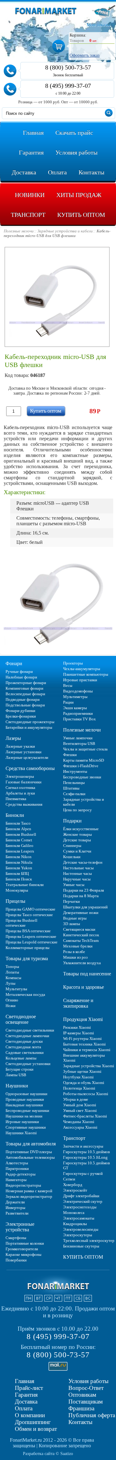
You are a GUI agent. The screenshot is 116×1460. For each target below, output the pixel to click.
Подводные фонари (23, 699)
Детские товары (77, 840)
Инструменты (75, 771)
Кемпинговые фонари (24, 688)
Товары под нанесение (87, 973)
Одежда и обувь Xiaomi (83, 1082)
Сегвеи (69, 1179)
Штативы (71, 788)
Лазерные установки (23, 752)
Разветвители (17, 1213)
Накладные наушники (24, 1105)
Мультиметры (75, 696)
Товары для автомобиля (31, 1143)
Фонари (14, 663)
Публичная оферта (91, 1415)
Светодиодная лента (23, 1047)
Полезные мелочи (82, 729)
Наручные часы (77, 879)
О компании (30, 1415)
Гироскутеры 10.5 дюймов (86, 1151)
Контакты (80, 1422)
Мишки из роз (75, 957)
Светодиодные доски (24, 1041)
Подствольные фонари (25, 705)
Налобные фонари (21, 677)
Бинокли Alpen (18, 828)
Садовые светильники (25, 1052)
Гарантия (26, 1394)
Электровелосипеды (80, 1229)
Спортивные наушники (26, 1127)
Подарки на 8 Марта (81, 895)
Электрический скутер (82, 1201)
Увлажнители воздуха (82, 963)
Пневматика (16, 798)
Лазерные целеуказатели (27, 757)
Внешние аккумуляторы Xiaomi (84, 1058)
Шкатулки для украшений (85, 907)
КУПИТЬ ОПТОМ (83, 1257)
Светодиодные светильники (30, 1030)
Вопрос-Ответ (86, 1388)
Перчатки (71, 901)
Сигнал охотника (20, 787)
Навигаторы (16, 1179)
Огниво (12, 1000)
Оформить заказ (85, 55)
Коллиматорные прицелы (27, 947)
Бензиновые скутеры (81, 1246)
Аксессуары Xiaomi (80, 1127)
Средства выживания (24, 804)
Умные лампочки (77, 738)
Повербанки (16, 1260)
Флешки (70, 754)
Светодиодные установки (28, 1063)
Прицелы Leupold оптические (32, 942)
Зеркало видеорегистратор (29, 1196)
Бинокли (15, 815)
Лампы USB (16, 1075)
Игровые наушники (22, 1121)
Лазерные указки (20, 746)
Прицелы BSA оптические (28, 931)
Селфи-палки (74, 793)
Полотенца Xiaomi (79, 1088)
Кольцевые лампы (21, 1058)
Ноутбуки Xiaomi (78, 1077)
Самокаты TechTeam (81, 940)
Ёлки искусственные (81, 828)
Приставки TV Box (79, 719)
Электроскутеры (77, 1235)
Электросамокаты (78, 1218)
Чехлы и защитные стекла (85, 749)
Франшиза (81, 1408)
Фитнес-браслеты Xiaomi (85, 1116)
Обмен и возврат (36, 1429)
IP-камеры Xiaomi (78, 1033)
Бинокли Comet (19, 840)
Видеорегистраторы (23, 1185)
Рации (68, 702)
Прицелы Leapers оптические (31, 936)
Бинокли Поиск (19, 879)
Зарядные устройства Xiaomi (88, 1066)
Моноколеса (73, 1212)
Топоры (12, 966)
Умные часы (73, 884)
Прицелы (15, 901)
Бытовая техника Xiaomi (84, 1044)
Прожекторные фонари (26, 682)
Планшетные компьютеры (85, 674)
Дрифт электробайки (81, 1196)
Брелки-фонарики (21, 716)
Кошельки (71, 856)
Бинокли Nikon (19, 856)
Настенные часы (77, 873)
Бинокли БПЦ (17, 873)
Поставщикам (85, 1401)
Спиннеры (72, 845)
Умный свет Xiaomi (80, 1110)
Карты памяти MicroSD (83, 760)
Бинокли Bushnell (21, 834)
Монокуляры (17, 890)
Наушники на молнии (24, 1116)
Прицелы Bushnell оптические (21, 923)
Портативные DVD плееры (29, 1151)
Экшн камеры (75, 707)
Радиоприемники (78, 713)
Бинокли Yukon (19, 868)
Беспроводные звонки (82, 777)
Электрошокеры (20, 776)
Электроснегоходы (80, 1207)
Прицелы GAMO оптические (30, 909)
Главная (24, 1381)
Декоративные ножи (80, 912)
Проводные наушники (25, 1099)
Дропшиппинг (33, 1422)
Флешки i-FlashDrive (80, 766)
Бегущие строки (19, 1069)
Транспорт (74, 1138)
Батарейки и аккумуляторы (29, 727)
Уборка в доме (75, 1099)
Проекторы (73, 663)
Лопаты (12, 972)
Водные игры (75, 918)
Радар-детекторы (21, 1174)
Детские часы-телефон (82, 862)
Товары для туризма (27, 958)
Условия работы (88, 1381)
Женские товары (77, 834)
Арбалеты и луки (20, 793)
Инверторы (15, 1207)
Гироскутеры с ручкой (83, 1173)
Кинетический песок (81, 935)
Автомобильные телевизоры (30, 1157)
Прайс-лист (29, 1388)
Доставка (26, 1401)
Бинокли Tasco (18, 823)
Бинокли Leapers (20, 851)
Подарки (72, 820)
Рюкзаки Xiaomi (77, 1027)
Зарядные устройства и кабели (83, 802)
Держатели (15, 1202)
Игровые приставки (80, 680)
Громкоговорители (22, 1249)
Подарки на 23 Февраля (83, 890)
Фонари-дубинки (20, 710)
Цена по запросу (77, 810)
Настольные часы (78, 868)
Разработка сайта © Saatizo (48, 1453)
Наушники (17, 1085)
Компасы (13, 977)
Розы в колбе (74, 951)
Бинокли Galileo (19, 845)
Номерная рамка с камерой (29, 1191)
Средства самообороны (30, 768)
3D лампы (71, 923)
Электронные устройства (20, 1226)
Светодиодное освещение (21, 1019)
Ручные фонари (19, 671)
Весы (67, 685)
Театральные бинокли (25, 884)
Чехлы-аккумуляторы (81, 668)
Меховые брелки (77, 946)
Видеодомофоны (78, 691)
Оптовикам (82, 1394)
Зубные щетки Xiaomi (82, 1071)
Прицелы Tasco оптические (29, 914)
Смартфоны (16, 1237)
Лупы (10, 983)
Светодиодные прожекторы (30, 721)
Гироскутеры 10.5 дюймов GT (86, 1165)
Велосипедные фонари (25, 694)
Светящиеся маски (79, 929)
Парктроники (17, 1168)
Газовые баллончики (23, 782)
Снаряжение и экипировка (78, 1003)
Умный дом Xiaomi (79, 1105)
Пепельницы (74, 782)
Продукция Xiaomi (83, 1019)
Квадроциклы (75, 1223)
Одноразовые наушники (26, 1093)
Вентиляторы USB (79, 743)
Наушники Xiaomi (21, 1133)
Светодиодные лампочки (27, 1035)
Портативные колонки (25, 1243)
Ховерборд (72, 1184)
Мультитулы (16, 989)
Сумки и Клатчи (77, 851)
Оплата (23, 1408)
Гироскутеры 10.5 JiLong (85, 1157)
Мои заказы (98, 24)
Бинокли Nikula (19, 862)
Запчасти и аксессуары (83, 1146)
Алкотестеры (17, 1163)
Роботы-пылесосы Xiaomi (85, 1093)
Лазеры (13, 738)
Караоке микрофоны (23, 1254)
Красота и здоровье (83, 987)
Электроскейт (75, 1190)
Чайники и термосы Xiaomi (86, 1049)
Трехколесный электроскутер (88, 1240)
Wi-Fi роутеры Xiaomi (82, 1038)
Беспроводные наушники (27, 1110)
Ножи (10, 1005)
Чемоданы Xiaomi (78, 1121)
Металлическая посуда (25, 994)
